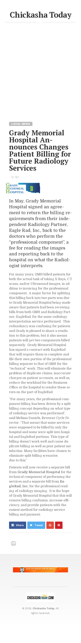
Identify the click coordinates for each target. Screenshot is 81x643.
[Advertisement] (40, 78)
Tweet (38, 525)
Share (20, 525)
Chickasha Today (40, 14)
